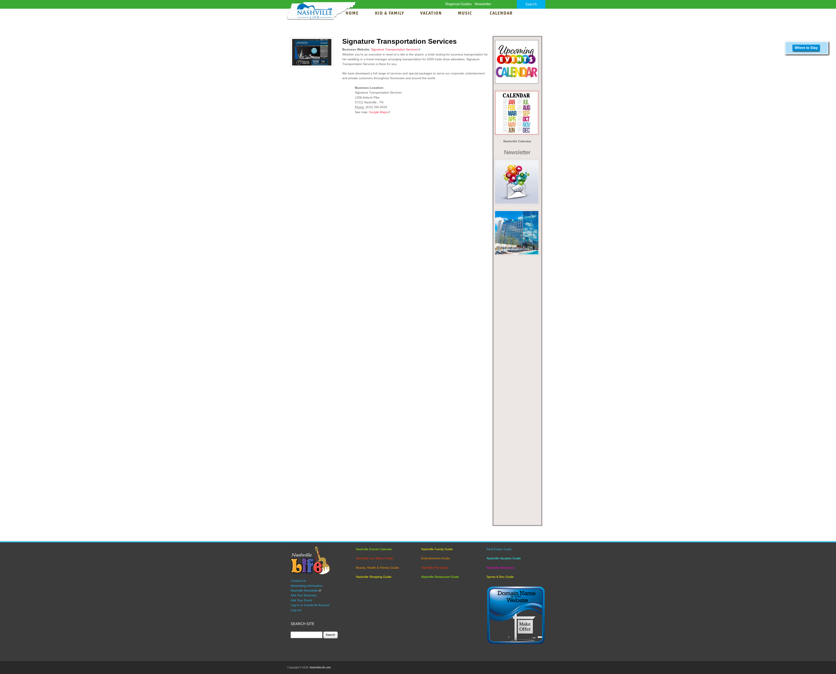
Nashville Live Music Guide (374, 558)
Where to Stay (806, 48)
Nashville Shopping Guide (373, 576)
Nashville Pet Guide (434, 567)
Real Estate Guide (499, 549)
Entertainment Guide (435, 558)
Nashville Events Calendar (374, 549)
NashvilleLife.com (320, 667)
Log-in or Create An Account (310, 605)
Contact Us (298, 580)
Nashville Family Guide (437, 549)
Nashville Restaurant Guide (440, 576)
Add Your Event (301, 600)
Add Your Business (304, 595)
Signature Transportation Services (395, 49)
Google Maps (379, 112)
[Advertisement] (517, 392)
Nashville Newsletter (306, 590)
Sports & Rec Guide (500, 576)
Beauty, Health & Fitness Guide (377, 567)
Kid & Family (389, 13)
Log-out (296, 610)
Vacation (431, 13)
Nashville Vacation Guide (504, 558)
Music (465, 13)
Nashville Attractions (500, 567)
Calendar (501, 13)
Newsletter (483, 4)
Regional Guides (458, 4)
